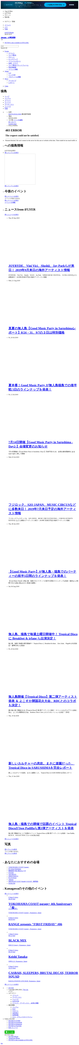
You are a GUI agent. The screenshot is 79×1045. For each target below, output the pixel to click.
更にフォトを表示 (11, 849)
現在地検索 (12, 67)
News (6, 79)
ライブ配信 (12, 55)
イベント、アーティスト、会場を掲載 (25, 1003)
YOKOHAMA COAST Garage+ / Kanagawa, (24, 913)
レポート (11, 82)
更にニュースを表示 (11, 214)
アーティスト (9, 104)
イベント (8, 25)
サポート (15, 1011)
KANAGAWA (16, 114)
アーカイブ (12, 80)
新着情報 (71, 5)
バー (6, 27)
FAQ (13, 1009)
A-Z (9, 73)
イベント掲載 (13, 69)
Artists (7, 71)
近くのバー (12, 122)
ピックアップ (13, 59)
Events (7, 51)
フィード (8, 102)
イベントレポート (14, 61)
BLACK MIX (17, 940)
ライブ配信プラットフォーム (18, 65)
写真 (6, 29)
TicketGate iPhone (14, 1038)
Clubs (6, 86)
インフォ (8, 98)
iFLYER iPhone (13, 1036)
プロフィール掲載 (14, 77)
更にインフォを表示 (11, 152)
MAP (10, 114)
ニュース (8, 106)
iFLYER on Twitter (14, 1020)
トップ (7, 96)
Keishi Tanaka (17, 956)
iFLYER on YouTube (14, 1026)
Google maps (12, 124)
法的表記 (15, 1013)
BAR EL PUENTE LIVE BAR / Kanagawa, (24, 981)
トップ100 (11, 75)
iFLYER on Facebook (15, 1022)
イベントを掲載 (10, 202)
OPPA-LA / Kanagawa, (17, 961)
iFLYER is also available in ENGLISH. (17, 43)
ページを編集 (18, 120)
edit (12, 32)
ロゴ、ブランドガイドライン (22, 1017)
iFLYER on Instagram (15, 1024)
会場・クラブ (13, 63)
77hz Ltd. (25, 989)
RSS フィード (13, 1027)
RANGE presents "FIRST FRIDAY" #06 (35, 924)
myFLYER (8, 32)
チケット (11, 57)
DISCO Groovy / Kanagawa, (19, 945)
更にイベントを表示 (11, 196)
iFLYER (11, 988)
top (2, 1043)
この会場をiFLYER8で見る (55, 5)
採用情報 (15, 1015)
